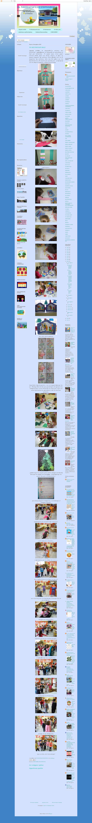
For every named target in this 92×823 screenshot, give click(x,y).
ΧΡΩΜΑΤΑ (67, 230)
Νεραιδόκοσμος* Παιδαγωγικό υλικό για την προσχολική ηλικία (71, 654)
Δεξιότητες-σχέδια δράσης (25, 32)
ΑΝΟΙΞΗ (67, 96)
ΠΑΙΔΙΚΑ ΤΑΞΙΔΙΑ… (69, 667)
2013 (68, 320)
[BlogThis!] (31, 760)
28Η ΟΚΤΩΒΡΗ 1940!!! (72, 403)
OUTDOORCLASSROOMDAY (70, 240)
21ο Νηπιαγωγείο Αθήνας (70, 528)
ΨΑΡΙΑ (66, 232)
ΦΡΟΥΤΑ (67, 222)
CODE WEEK (54, 32)
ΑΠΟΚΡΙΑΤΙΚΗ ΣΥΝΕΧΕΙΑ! (73, 344)
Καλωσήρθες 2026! (73, 645)
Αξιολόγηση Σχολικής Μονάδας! (71, 576)
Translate (26, 41)
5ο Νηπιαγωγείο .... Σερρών (70, 580)
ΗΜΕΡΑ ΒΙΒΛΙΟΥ (68, 144)
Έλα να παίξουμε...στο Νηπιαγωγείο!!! (70, 562)
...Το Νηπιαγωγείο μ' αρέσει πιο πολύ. (71, 490)
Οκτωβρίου (70, 298)
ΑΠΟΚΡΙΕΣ (67, 97)
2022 (68, 249)
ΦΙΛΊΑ (66, 220)
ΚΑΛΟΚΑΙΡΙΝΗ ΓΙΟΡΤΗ (73, 375)
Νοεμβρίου (70, 295)
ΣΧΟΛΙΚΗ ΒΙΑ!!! (73, 461)
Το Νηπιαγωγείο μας (34, 29)
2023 (68, 247)
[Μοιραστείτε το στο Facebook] (33, 760)
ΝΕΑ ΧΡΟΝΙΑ (68, 174)
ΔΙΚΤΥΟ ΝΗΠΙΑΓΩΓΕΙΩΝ (68, 119)
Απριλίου (70, 308)
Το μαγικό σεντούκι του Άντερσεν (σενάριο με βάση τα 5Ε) (71, 637)
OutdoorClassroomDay (41, 32)
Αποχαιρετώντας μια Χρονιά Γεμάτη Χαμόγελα (70, 605)
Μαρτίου (70, 309)
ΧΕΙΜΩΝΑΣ (67, 226)
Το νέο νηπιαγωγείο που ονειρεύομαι (71, 634)
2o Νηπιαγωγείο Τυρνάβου (70, 688)
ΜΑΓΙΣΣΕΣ (67, 164)
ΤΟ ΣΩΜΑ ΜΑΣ (68, 216)
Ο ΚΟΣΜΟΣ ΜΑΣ (68, 178)
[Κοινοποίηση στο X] (32, 760)
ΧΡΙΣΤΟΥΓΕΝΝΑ (42, 761)
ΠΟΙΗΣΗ (67, 197)
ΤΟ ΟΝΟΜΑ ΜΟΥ (68, 215)
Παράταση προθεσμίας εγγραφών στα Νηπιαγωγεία (69, 736)
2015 (68, 261)
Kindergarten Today (70, 538)
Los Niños (68, 741)
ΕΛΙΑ (66, 128)
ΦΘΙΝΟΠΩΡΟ (67, 218)
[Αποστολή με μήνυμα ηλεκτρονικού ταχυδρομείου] (29, 760)
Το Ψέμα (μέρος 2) (73, 516)
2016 (68, 259)
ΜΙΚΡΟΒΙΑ (67, 170)
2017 (68, 257)
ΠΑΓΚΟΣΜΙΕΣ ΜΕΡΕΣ (70, 182)
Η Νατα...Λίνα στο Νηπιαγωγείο (70, 480)
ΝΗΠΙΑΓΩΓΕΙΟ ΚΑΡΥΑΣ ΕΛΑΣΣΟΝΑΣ (70, 602)
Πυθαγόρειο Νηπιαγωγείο (69, 611)
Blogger (50, 813)
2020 (68, 252)
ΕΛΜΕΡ (66, 129)
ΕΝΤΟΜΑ (67, 133)
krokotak (68, 523)
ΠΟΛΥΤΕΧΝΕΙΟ (68, 199)
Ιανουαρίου (70, 315)
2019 (68, 254)
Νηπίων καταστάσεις (69, 623)
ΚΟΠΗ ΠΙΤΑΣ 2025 (73, 691)
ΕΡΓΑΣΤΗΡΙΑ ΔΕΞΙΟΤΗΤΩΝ (68, 136)
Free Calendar (22, 139)
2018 (68, 256)
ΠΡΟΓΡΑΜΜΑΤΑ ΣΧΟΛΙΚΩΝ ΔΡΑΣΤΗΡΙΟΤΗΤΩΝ (69, 204)
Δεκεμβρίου (70, 262)
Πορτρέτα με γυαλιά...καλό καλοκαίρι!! (73, 567)
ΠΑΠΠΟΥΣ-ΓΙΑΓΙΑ (69, 185)
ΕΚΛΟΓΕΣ (67, 123)
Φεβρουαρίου (70, 312)
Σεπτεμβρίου (70, 301)
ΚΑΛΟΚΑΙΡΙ (67, 156)
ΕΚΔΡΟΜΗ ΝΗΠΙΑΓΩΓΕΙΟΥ (73, 727)
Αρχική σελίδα (22, 29)
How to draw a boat (70, 524)
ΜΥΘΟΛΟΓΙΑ (68, 172)
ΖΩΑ (66, 138)
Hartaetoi (68, 785)
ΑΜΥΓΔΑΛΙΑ (68, 94)
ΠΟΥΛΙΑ (67, 201)
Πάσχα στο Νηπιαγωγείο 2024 (73, 703)
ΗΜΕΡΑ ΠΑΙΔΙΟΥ (68, 148)
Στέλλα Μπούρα (70, 750)
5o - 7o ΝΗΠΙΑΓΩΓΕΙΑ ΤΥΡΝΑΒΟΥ (70, 675)
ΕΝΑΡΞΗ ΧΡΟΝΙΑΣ (69, 131)
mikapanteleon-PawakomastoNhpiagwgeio (71, 699)
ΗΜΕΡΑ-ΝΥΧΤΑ (68, 150)
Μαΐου (69, 306)
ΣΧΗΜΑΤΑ (67, 211)
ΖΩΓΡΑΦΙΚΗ (35, 761)
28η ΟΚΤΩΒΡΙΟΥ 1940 (69, 88)
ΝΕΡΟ (66, 176)
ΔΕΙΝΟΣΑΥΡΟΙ (68, 114)
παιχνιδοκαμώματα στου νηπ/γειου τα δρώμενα (71, 591)
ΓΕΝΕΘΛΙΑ (67, 101)
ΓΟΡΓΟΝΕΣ (67, 108)
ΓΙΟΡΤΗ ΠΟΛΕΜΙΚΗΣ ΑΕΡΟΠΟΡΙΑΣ (69, 106)
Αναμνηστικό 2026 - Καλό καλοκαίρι (73, 532)
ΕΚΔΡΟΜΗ (67, 121)
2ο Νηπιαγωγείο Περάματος (70, 574)
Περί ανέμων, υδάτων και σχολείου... (69, 760)
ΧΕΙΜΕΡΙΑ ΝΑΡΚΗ (69, 224)
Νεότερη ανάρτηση (34, 802)
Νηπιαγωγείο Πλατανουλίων (70, 733)
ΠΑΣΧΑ (66, 189)
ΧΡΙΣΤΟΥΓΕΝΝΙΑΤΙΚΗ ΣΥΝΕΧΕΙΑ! (69, 286)
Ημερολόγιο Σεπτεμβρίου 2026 (73, 507)
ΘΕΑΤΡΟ (67, 154)
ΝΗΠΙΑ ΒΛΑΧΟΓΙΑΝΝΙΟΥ (70, 723)
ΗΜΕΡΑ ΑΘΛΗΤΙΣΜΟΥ (70, 142)
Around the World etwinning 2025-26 (73, 627)
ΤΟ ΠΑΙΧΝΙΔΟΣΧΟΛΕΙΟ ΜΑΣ (71, 76)
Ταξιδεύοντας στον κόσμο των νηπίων (71, 773)
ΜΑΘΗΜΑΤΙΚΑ (68, 166)
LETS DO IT (67, 238)
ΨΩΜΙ (66, 234)
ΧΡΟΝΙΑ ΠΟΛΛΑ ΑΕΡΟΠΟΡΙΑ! (73, 433)
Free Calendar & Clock (22, 112)
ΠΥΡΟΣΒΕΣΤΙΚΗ (68, 207)
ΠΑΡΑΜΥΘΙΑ (68, 187)
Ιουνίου (69, 304)
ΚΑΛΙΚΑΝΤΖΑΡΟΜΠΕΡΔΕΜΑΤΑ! (69, 267)
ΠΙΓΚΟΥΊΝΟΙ (67, 193)
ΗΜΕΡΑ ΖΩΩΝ (68, 146)
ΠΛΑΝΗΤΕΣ (67, 195)
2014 (68, 318)
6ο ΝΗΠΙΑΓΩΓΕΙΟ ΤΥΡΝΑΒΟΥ (36, 7)
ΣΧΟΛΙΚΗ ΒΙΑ (68, 213)
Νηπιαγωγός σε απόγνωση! (70, 643)
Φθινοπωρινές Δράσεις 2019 (69, 786)
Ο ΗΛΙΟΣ (68, 481)
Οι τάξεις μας (57, 29)
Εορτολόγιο (21, 92)
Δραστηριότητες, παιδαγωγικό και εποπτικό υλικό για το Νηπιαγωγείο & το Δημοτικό (71, 501)
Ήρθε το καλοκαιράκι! (73, 583)
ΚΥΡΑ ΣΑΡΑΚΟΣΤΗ (69, 160)
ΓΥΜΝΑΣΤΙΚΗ (68, 112)
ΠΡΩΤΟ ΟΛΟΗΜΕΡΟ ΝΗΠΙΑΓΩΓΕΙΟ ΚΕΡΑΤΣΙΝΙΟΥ (71, 710)
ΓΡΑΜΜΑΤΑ (67, 110)
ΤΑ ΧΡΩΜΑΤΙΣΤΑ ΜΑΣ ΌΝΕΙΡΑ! (73, 389)
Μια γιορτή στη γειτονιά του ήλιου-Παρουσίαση (70, 670)
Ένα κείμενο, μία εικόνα (70, 513)
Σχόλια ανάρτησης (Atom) (48, 805)
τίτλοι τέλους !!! (73, 594)
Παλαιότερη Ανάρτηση (57, 802)
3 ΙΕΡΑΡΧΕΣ (67, 90)
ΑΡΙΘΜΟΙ (67, 99)
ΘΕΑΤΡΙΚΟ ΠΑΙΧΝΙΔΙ (69, 152)
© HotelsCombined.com (22, 66)
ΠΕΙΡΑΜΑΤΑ (68, 191)
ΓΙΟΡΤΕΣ (67, 103)
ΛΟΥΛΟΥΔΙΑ (67, 162)
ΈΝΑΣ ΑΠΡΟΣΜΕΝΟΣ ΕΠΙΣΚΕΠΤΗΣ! (69, 272)
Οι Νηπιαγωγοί (47, 29)
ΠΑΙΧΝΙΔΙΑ (67, 183)
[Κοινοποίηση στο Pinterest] (35, 760)
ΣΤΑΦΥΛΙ (67, 209)
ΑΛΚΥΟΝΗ (67, 92)
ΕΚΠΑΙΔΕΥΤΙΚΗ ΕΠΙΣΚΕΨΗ (68, 125)
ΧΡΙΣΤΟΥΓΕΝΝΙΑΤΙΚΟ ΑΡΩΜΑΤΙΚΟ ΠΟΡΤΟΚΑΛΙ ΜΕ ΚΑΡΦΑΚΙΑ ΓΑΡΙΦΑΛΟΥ (71, 745)
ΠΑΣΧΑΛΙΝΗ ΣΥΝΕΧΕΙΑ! (73, 449)
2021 (68, 251)
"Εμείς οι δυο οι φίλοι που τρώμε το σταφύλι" (73, 329)
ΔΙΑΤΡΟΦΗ (67, 116)
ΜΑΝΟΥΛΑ (67, 168)
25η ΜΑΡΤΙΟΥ (68, 86)
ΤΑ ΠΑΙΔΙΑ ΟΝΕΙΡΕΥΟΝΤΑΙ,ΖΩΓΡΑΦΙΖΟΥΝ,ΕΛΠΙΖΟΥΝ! (69, 279)
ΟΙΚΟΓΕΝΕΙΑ (68, 180)
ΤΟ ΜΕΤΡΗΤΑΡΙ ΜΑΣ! (69, 291)
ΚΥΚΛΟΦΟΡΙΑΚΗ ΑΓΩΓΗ (68, 158)
